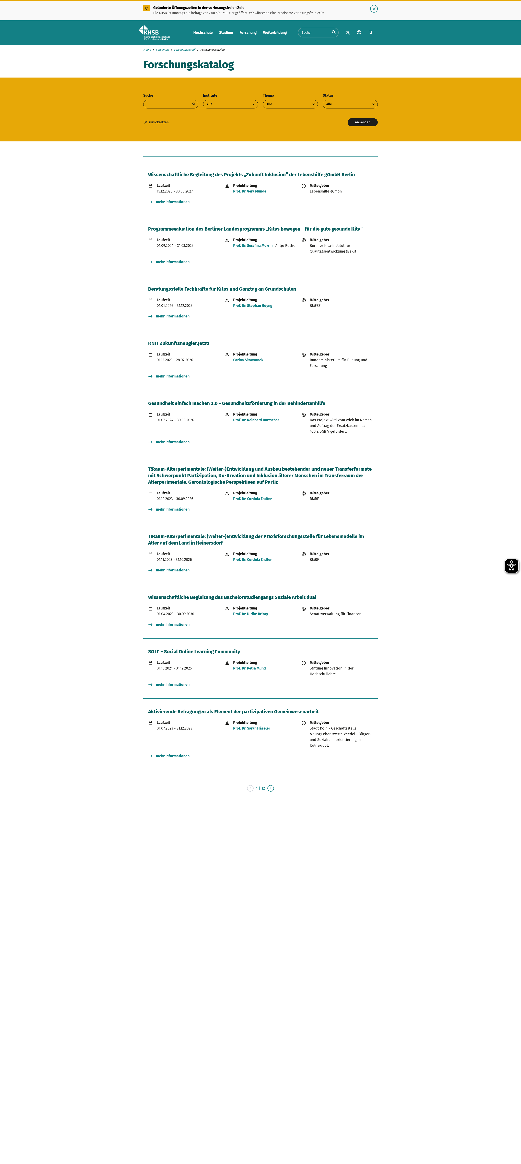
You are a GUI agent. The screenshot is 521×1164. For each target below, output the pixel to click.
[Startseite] (154, 32)
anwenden (362, 122)
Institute (210, 95)
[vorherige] (250, 788)
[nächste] (270, 788)
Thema (268, 95)
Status (328, 95)
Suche (148, 95)
